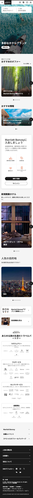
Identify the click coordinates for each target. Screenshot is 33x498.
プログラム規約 (6, 488)
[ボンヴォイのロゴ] (16, 332)
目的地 (6, 8)
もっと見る (26, 63)
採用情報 (12, 486)
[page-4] (16, 300)
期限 (21, 8)
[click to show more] (31, 83)
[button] (8, 10)
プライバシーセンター (17, 488)
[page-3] (15, 300)
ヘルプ (26, 490)
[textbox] (9, 10)
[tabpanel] (16, 10)
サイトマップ (20, 490)
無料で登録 (16, 179)
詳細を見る (5, 47)
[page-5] (17, 300)
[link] (16, 310)
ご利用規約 (18, 486)
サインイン (16, 183)
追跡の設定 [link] (5, 486)
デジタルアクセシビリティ (9, 490)
